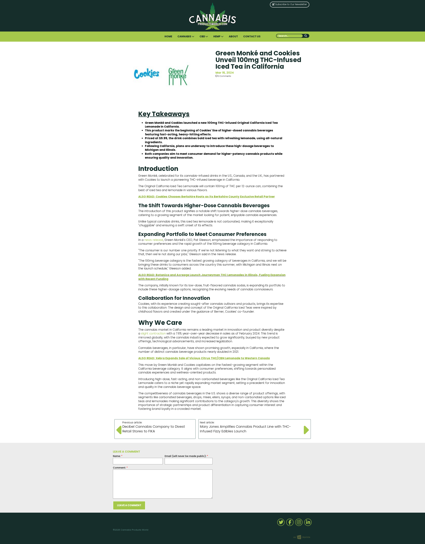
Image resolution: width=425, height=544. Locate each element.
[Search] (306, 36)
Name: (117, 456)
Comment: (120, 467)
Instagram (299, 522)
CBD (203, 36)
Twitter (281, 522)
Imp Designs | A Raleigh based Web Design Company (301, 537)
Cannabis (184, 36)
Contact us (251, 36)
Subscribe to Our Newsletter (291, 4)
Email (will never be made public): (186, 456)
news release (153, 240)
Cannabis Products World (212, 16)
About (233, 36)
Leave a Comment (129, 505)
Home (168, 36)
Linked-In (308, 522)
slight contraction (153, 333)
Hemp (217, 36)
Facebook (290, 522)
